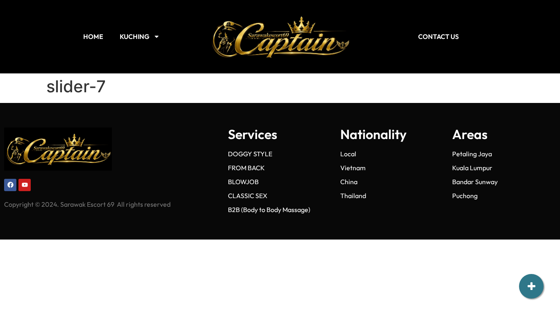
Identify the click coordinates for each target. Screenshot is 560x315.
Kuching (134, 36)
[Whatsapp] (531, 231)
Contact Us (438, 36)
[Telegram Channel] (531, 258)
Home (93, 36)
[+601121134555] (531, 204)
